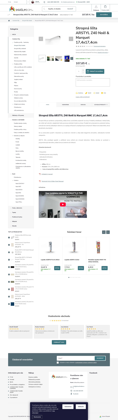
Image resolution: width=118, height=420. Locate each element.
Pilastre (16, 85)
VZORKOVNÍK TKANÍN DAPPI (16, 391)
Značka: (83, 97)
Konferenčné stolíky (21, 160)
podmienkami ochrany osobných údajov (86, 362)
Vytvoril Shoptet (106, 416)
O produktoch (13, 397)
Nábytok (14, 221)
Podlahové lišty (18, 64)
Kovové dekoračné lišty (20, 101)
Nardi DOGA (19, 189)
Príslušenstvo (17, 107)
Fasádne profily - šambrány (21, 42)
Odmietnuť (68, 407)
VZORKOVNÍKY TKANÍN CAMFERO (16, 387)
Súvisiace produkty (100, 104)
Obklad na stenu (18, 98)
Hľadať (70, 9)
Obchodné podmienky (34, 382)
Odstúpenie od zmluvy (35, 387)
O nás (9, 2)
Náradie (14, 226)
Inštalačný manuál (47, 174)
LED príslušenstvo (19, 110)
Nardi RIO (18, 193)
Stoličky (18, 139)
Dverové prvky (18, 89)
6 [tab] (76, 277)
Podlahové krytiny (17, 217)
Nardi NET (18, 186)
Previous (104, 232)
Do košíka (104, 15)
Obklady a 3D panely (18, 115)
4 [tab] (73, 277)
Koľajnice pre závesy (19, 104)
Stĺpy (15, 82)
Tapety (14, 212)
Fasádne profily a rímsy (20, 129)
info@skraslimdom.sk (78, 387)
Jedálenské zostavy (21, 163)
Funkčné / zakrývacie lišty (21, 73)
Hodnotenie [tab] (65, 104)
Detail (57, 268)
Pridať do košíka (96, 71)
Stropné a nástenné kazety (21, 95)
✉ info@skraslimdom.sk (68, 2)
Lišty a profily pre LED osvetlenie (23, 67)
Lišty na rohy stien (19, 70)
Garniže (16, 58)
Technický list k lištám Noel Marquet (52, 181)
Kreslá (17, 142)
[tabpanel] (50, 255)
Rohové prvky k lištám (20, 61)
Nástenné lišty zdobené (20, 55)
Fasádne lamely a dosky (20, 123)
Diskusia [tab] (83, 104)
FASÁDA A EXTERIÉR (18, 120)
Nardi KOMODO (20, 199)
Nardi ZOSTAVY (20, 183)
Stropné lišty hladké (19, 45)
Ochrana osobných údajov (36, 384)
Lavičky (18, 154)
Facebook (75, 394)
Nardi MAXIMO (20, 196)
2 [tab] (70, 277)
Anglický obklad (18, 79)
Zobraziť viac (59, 342)
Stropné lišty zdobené (20, 48)
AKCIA (14, 34)
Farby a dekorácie (17, 208)
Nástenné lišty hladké (19, 51)
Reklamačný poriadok (34, 379)
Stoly (17, 148)
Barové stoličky (20, 151)
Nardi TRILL (19, 202)
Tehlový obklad (18, 126)
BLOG (11, 382)
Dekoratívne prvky (19, 76)
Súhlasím (81, 407)
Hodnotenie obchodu (59, 316)
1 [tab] (68, 277)
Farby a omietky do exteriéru (21, 132)
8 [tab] (79, 277)
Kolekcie (16, 180)
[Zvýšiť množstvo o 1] (83, 70)
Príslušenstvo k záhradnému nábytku (23, 167)
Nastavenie (37, 417)
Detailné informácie (102, 52)
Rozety (16, 92)
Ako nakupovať (14, 395)
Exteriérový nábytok (19, 136)
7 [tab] (78, 277)
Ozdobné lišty (16, 39)
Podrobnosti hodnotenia (99, 46)
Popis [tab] (47, 104)
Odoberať (100, 358)
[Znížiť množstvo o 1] (83, 72)
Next (108, 232)
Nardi (13, 174)
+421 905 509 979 (78, 391)
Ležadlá (18, 145)
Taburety (18, 157)
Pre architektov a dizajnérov (17, 384)
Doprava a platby (33, 377)
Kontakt (16, 2)
